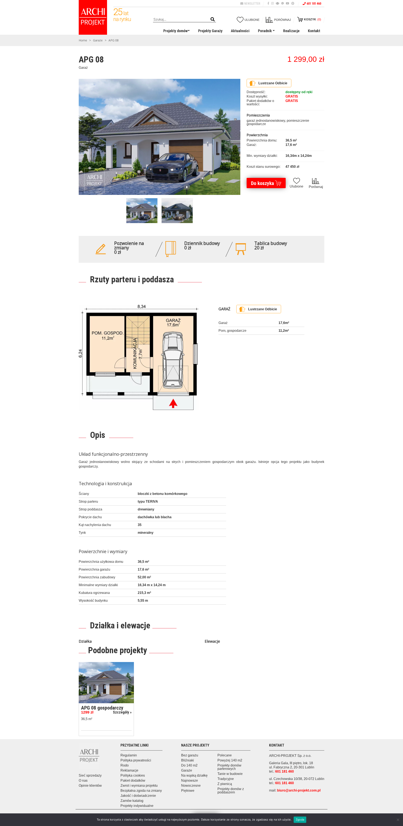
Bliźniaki (187, 760)
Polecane (224, 755)
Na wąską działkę (194, 775)
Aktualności (240, 31)
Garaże (98, 40)
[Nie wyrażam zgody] (398, 820)
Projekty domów (175, 31)
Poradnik (265, 31)
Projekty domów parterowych (229, 767)
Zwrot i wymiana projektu (139, 785)
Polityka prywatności (135, 760)
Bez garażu (189, 755)
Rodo (124, 765)
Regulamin (128, 755)
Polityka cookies (132, 775)
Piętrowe (187, 790)
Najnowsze (189, 780)
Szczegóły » (122, 712)
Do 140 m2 (189, 765)
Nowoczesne (191, 785)
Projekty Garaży (210, 31)
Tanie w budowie (230, 774)
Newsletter (252, 3)
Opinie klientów (90, 785)
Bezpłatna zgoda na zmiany (141, 790)
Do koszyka (262, 183)
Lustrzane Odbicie (272, 83)
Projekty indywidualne (136, 805)
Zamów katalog (131, 800)
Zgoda (300, 819)
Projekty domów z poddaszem (230, 790)
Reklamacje (129, 770)
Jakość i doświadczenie (138, 795)
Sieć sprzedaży (90, 775)
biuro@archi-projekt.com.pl (299, 790)
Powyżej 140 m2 (229, 760)
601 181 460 (314, 3)
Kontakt (314, 31)
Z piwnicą (224, 784)
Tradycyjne (225, 779)
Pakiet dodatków (132, 780)
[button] (212, 19)
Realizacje (291, 31)
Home (83, 40)
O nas (83, 780)
